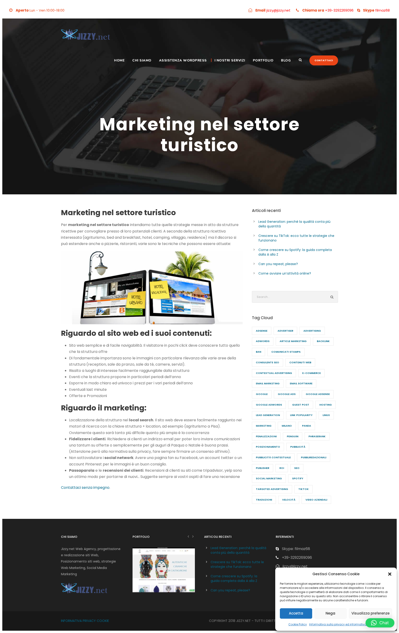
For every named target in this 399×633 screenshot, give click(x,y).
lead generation (268, 415)
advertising (312, 331)
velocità (288, 500)
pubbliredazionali (313, 457)
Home (119, 60)
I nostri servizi (230, 60)
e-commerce (311, 373)
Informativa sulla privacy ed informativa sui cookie (345, 624)
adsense (261, 331)
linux (326, 415)
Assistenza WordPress (183, 60)
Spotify (297, 478)
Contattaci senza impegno (85, 487)
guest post (300, 405)
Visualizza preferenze (370, 613)
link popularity (301, 415)
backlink (323, 341)
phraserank (317, 436)
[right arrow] (192, 536)
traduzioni (264, 500)
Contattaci (323, 60)
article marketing (293, 341)
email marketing (268, 383)
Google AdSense (318, 394)
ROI (281, 468)
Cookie (103, 620)
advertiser (285, 331)
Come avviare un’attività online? (284, 273)
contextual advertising (274, 373)
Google (262, 394)
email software (301, 383)
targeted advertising (272, 489)
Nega (330, 613)
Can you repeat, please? (278, 264)
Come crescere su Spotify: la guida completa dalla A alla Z (234, 578)
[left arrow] (188, 536)
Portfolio (263, 60)
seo (296, 468)
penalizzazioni (266, 436)
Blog (286, 60)
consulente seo (267, 362)
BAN (258, 352)
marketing (264, 426)
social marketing (269, 478)
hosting (325, 405)
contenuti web (300, 362)
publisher (262, 468)
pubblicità (297, 447)
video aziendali (316, 500)
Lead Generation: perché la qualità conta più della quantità (238, 550)
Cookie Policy (297, 624)
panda (306, 426)
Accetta (296, 613)
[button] (389, 574)
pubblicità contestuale (273, 457)
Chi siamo (141, 60)
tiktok (303, 489)
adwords (262, 341)
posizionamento (268, 447)
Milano (287, 426)
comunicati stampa (286, 352)
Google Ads (287, 394)
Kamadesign (164, 576)
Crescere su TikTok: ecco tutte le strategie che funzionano (237, 564)
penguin (292, 436)
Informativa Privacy (78, 620)
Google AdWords (269, 405)
